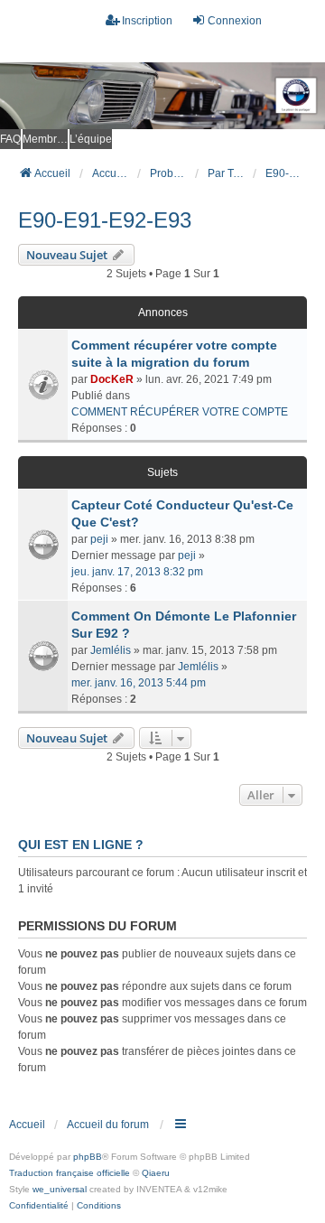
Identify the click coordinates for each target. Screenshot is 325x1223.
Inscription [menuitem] (147, 20)
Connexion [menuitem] (235, 20)
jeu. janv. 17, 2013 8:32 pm (137, 571)
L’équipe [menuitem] (91, 139)
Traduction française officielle (69, 1173)
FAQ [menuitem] (10, 139)
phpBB (87, 1157)
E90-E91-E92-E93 (104, 220)
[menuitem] (39, 1206)
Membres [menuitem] (45, 139)
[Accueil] (162, 96)
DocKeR (112, 379)
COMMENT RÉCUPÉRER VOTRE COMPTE (179, 412)
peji (99, 539)
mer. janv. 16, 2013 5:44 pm (138, 683)
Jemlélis (110, 650)
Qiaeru (156, 1173)
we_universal (59, 1189)
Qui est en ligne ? (81, 844)
